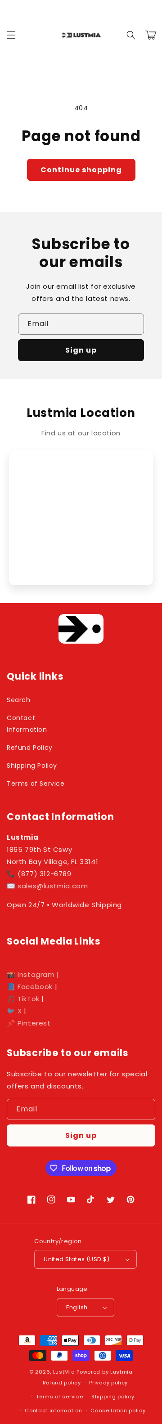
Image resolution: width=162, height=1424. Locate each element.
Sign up (81, 350)
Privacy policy (108, 1382)
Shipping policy (113, 1396)
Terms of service (59, 1396)
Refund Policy (30, 747)
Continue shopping (81, 170)
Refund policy (62, 1382)
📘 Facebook (30, 986)
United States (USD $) (76, 1259)
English (77, 1307)
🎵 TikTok (23, 998)
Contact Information (27, 723)
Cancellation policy (117, 1410)
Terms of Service (36, 783)
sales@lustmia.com (53, 886)
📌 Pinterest (29, 1023)
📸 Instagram (31, 974)
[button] (11, 35)
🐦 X (14, 1011)
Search (19, 699)
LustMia (64, 1371)
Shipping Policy (32, 765)
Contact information (53, 1410)
